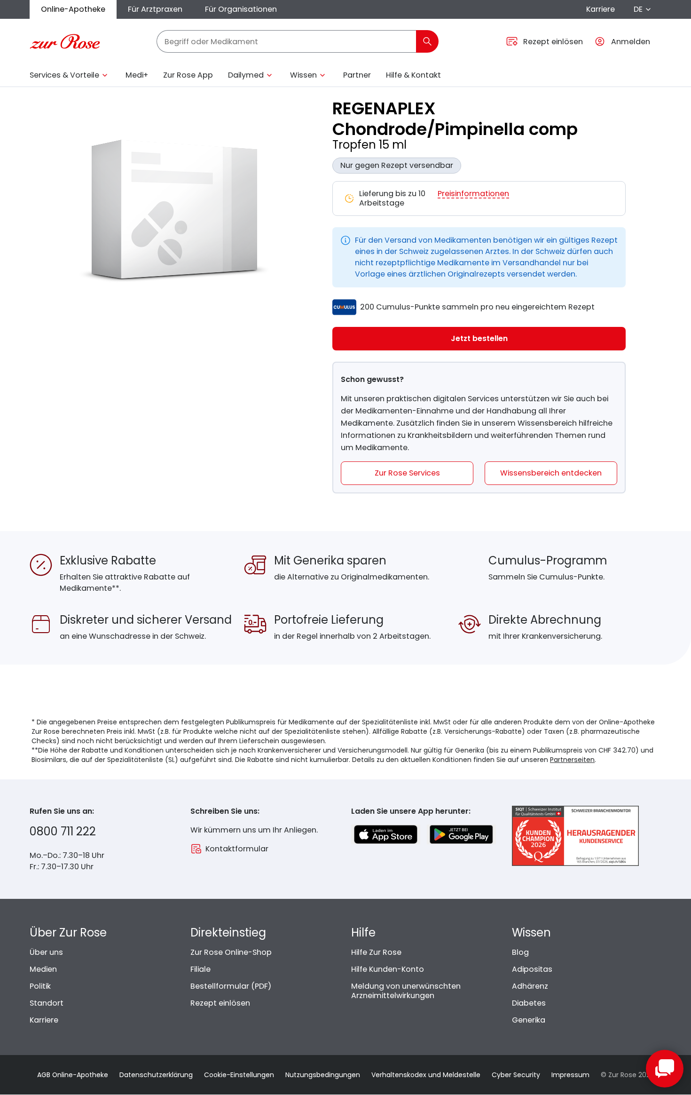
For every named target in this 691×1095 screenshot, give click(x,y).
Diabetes (529, 1003)
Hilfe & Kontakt (413, 75)
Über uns (46, 952)
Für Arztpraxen (155, 9)
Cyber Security (516, 1074)
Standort (46, 1003)
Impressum (570, 1074)
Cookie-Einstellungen (239, 1074)
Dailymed (246, 75)
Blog (520, 952)
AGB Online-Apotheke (72, 1074)
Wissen (303, 75)
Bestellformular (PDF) (230, 986)
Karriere (600, 9)
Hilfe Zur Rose (376, 952)
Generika (528, 1020)
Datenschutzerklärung (156, 1074)
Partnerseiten (572, 759)
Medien (43, 969)
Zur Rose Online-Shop (231, 952)
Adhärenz (530, 986)
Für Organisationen (241, 9)
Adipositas (532, 969)
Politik (40, 986)
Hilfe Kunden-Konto (387, 969)
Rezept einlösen (220, 1003)
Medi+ (137, 75)
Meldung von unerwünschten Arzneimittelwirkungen (406, 991)
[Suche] (427, 41)
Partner (357, 75)
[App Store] (385, 834)
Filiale (200, 969)
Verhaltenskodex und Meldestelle (425, 1074)
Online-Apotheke (73, 9)
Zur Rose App (188, 75)
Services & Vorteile (64, 75)
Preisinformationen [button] (473, 194)
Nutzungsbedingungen (322, 1074)
